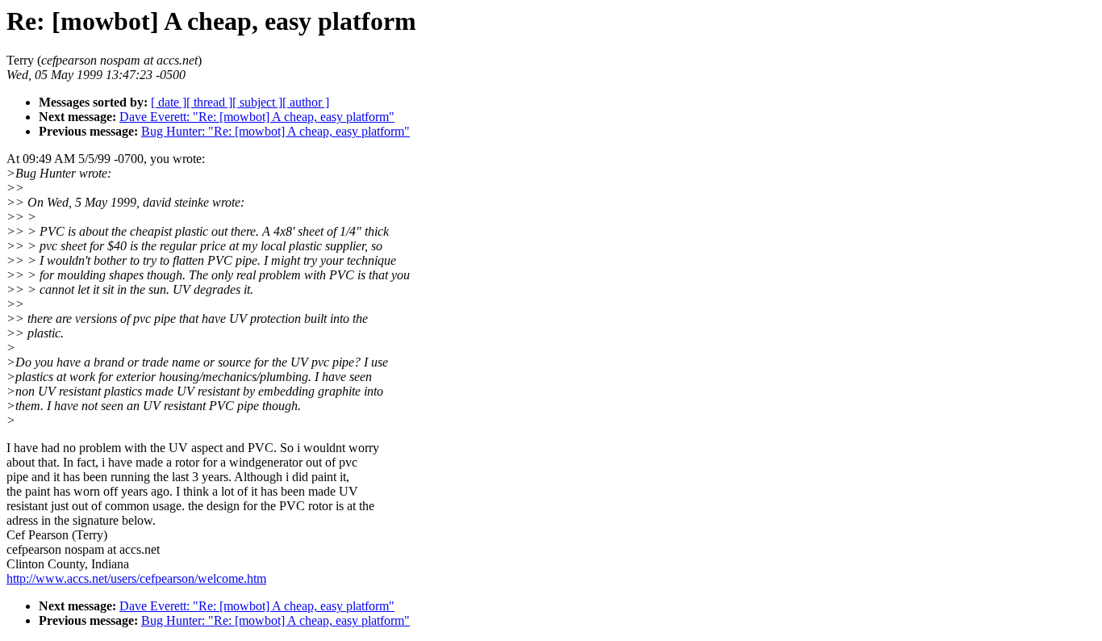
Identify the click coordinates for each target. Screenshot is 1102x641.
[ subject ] (257, 102)
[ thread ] (209, 102)
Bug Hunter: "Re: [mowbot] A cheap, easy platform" (275, 131)
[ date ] (168, 102)
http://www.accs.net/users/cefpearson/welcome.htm (136, 578)
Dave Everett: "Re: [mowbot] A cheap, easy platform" (256, 117)
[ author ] (305, 102)
